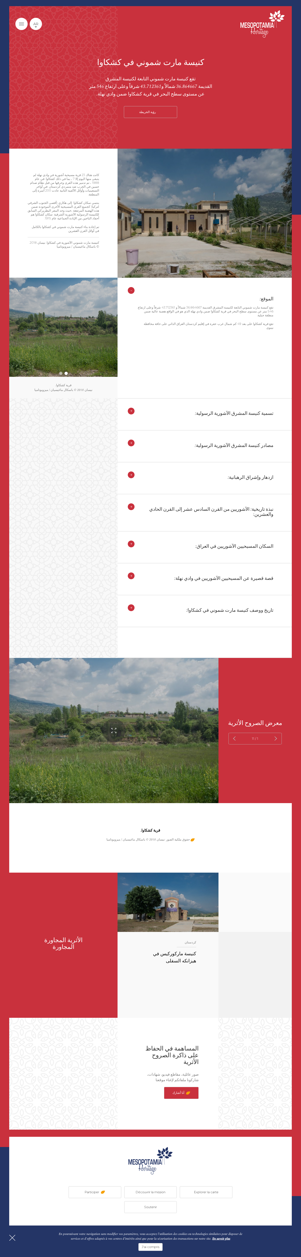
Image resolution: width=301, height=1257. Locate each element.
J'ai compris (150, 1247)
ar (35, 24)
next (235, 738)
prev (275, 738)
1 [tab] (66, 373)
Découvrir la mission (150, 1192)
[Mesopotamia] (262, 24)
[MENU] (21, 24)
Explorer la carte (206, 1192)
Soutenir (150, 1207)
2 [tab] (60, 373)
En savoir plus (221, 1238)
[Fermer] (12, 1238)
